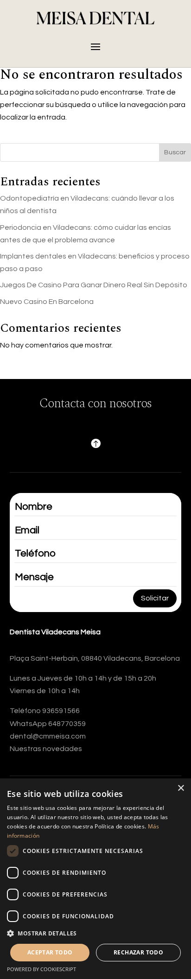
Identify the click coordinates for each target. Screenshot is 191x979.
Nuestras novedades (46, 748)
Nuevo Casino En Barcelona (47, 301)
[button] (95, 933)
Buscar (175, 152)
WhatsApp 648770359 (48, 723)
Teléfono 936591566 (45, 710)
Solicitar (155, 598)
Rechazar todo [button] (138, 952)
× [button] (180, 788)
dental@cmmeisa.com (48, 736)
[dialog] (95, 878)
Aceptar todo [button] (50, 952)
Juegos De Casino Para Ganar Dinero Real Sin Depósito (93, 285)
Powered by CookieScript (41, 969)
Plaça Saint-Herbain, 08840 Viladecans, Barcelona (95, 658)
